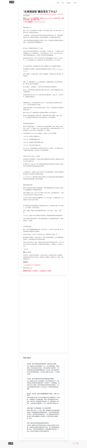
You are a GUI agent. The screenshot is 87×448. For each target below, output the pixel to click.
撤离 (52, 14)
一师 (58, 14)
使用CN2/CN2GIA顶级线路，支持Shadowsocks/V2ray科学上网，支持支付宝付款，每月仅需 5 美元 (43, 19)
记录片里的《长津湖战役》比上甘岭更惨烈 (39, 408)
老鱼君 (25, 14)
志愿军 (55, 14)
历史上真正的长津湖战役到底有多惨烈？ (38, 423)
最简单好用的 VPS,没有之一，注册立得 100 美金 (37, 271)
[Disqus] (43, 299)
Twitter (75, 2)
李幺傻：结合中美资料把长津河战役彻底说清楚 (40, 379)
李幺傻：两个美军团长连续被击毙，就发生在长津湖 (41, 364)
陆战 (46, 14)
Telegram (68, 2)
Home (58, 2)
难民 (60, 14)
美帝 (50, 14)
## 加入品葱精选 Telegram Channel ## (34, 22)
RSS (63, 2)
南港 (41, 14)
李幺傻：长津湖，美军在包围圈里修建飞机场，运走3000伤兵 (43, 394)
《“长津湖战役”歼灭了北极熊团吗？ (32, 265)
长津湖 (43, 14)
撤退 (48, 14)
